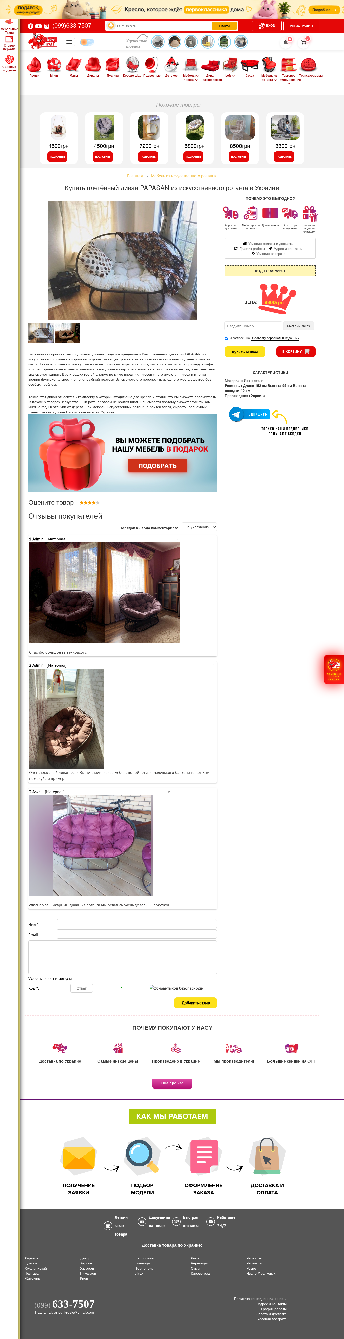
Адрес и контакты (272, 1304)
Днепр (85, 1258)
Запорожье (144, 1258)
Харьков (31, 1258)
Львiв (195, 1258)
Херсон (86, 1263)
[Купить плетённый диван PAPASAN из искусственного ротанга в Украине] (122, 260)
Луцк (139, 1273)
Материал (56, 538)
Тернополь (144, 1268)
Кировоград (200, 1273)
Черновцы (199, 1263)
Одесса (31, 1263)
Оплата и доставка (271, 1314)
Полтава (32, 1273)
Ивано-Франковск (260, 1273)
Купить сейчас (245, 351)
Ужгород (87, 1268)
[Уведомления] (285, 43)
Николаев (88, 1273)
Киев (84, 1278)
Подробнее (57, 156)
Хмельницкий (36, 1268)
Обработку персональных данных (275, 338)
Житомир (32, 1278)
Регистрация (301, 26)
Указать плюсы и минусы (50, 978)
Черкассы (254, 1263)
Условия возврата (272, 1319)
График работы (274, 1309)
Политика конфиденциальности (260, 1299)
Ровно (251, 1268)
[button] (334, 669)
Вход (270, 25)
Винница (142, 1263)
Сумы (195, 1268)
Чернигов (254, 1258)
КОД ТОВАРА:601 (270, 270)
